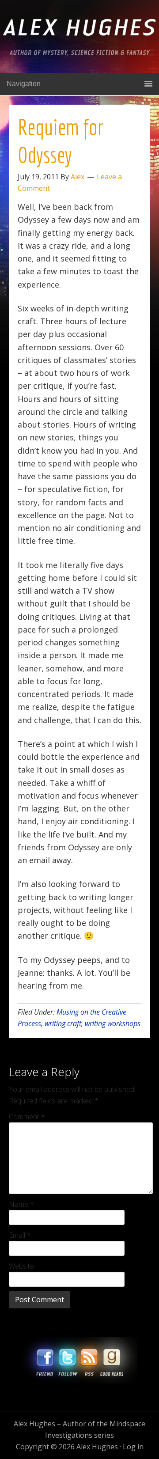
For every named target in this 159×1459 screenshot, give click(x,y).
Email (20, 1235)
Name (21, 1204)
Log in (133, 1446)
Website (21, 1266)
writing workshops (112, 1023)
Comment (27, 1117)
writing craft (63, 1023)
